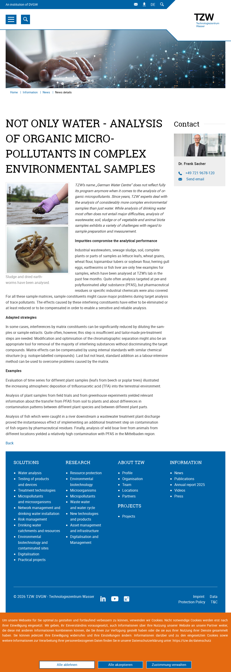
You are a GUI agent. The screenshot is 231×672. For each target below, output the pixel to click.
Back (10, 443)
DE (153, 4)
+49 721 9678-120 (200, 173)
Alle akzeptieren (120, 664)
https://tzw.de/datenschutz (192, 640)
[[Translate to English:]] (37, 203)
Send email (194, 179)
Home (14, 92)
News (47, 92)
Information (30, 92)
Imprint (199, 596)
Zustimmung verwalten (169, 664)
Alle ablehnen (67, 664)
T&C (214, 601)
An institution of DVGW (22, 4)
